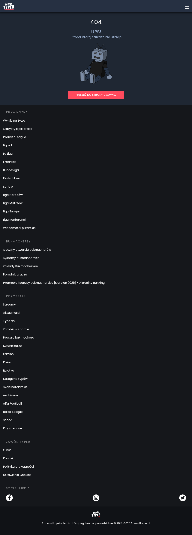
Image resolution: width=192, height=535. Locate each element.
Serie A (8, 186)
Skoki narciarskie (15, 387)
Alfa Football (12, 403)
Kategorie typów (15, 379)
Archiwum (10, 395)
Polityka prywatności (18, 466)
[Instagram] (96, 497)
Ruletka (8, 370)
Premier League (14, 137)
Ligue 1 (7, 145)
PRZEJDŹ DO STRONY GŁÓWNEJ (96, 95)
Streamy (9, 304)
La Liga (8, 153)
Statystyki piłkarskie (17, 129)
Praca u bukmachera (18, 337)
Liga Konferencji (14, 219)
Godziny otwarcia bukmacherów (27, 250)
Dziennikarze (12, 346)
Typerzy (9, 321)
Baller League (13, 412)
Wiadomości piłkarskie (19, 228)
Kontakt (9, 458)
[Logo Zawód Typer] (8, 6)
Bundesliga (11, 170)
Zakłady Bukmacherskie (20, 266)
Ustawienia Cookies (17, 475)
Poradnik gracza (15, 274)
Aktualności (11, 313)
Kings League (12, 428)
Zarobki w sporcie (16, 329)
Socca (7, 420)
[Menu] (186, 6)
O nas (7, 450)
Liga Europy (11, 211)
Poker (7, 362)
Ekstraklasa (11, 178)
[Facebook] (9, 497)
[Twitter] (182, 497)
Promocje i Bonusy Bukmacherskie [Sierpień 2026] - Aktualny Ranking (54, 283)
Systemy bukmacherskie (21, 258)
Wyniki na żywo (14, 120)
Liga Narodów (13, 195)
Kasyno (8, 354)
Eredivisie (9, 162)
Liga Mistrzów (12, 203)
